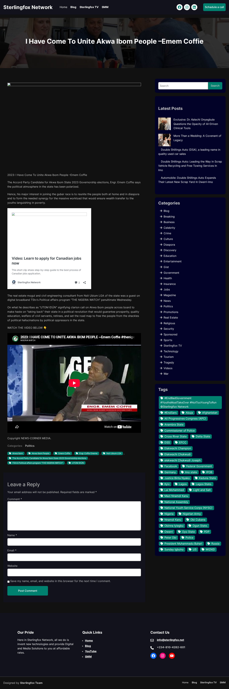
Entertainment (173, 261)
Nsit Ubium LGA (113, 453)
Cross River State (175, 436)
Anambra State (173, 424)
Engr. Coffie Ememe (88, 453)
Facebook (170, 466)
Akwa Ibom (17, 453)
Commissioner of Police (179, 430)
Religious (169, 323)
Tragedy (169, 362)
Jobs (167, 289)
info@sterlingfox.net (170, 640)
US (194, 549)
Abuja (189, 412)
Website (12, 565)
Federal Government (199, 466)
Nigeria (169, 513)
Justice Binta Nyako (177, 478)
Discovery (170, 250)
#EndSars (170, 412)
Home (89, 640)
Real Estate (171, 317)
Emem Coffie (64, 453)
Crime (167, 233)
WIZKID (210, 549)
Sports (168, 340)
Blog (166, 211)
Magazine (170, 295)
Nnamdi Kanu (172, 519)
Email (11, 550)
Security (169, 328)
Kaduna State (207, 478)
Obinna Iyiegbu (173, 525)
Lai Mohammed (174, 490)
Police (189, 537)
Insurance (170, 284)
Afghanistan (209, 412)
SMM (88, 656)
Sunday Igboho (174, 549)
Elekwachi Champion (177, 448)
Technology (171, 351)
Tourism (169, 356)
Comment (14, 499)
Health (168, 278)
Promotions (171, 312)
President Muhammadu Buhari (183, 543)
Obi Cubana (197, 519)
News (167, 300)
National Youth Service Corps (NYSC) (188, 507)
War (166, 373)
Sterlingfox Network (27, 7)
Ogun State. (200, 525)
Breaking (169, 216)
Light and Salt (202, 490)
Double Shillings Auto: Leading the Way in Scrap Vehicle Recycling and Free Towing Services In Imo (190, 166)
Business (169, 222)
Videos (168, 368)
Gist (166, 267)
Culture (168, 239)
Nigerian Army (192, 513)
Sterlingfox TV (173, 345)
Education (170, 255)
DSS (167, 442)
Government (171, 272)
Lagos (183, 484)
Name (12, 535)
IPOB (209, 472)
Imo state (191, 472)
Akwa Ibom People (40, 453)
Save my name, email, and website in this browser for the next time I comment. (60, 581)
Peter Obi (170, 537)
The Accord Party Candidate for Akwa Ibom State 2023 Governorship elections (49, 458)
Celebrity (169, 227)
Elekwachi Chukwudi (177, 454)
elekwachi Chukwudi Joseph (182, 460)
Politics (29, 445)
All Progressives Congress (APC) (185, 418)
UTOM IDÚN (78, 463)
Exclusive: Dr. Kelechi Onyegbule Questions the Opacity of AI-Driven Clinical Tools (196, 124)
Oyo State (188, 531)
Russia (215, 543)
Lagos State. (204, 484)
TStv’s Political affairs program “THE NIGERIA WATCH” (37, 463)
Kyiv (167, 484)
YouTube (91, 651)
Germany (170, 472)
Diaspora (169, 244)
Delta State (203, 436)
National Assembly (176, 502)
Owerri (168, 531)
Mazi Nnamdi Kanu (176, 496)
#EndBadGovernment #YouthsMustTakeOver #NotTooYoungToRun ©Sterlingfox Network (188, 402)
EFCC (182, 442)
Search (215, 85)
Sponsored (170, 334)
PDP (206, 531)
